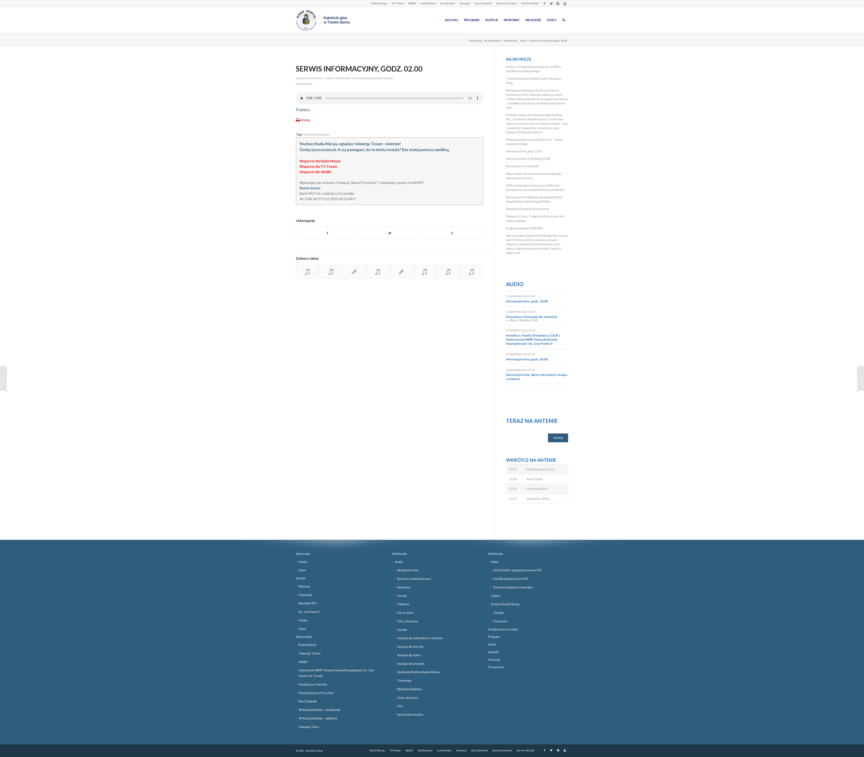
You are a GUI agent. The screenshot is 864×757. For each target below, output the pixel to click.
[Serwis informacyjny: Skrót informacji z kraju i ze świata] (401, 271)
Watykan (304, 586)
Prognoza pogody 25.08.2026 (524, 228)
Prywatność (496, 667)
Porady (402, 596)
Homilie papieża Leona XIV (510, 579)
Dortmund (500, 621)
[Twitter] (551, 3)
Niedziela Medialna (409, 689)
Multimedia (510, 40)
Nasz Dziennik (483, 3)
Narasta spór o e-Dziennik (522, 166)
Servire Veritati (530, 3)
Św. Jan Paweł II (309, 612)
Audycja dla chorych (410, 646)
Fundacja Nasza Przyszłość (316, 693)
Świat (302, 570)
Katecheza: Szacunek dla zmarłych (527, 209)
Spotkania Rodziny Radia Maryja (418, 672)
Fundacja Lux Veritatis (313, 684)
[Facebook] (544, 3)
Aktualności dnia (408, 570)
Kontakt (493, 652)
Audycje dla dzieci (409, 655)
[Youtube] (564, 3)
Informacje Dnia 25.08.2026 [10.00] (528, 159)
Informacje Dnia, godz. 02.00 (527, 359)
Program (494, 637)
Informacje (303, 554)
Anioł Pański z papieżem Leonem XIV (517, 570)
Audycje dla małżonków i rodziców (420, 638)
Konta (492, 644)
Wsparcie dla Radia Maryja (320, 161)
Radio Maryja (379, 3)
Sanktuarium (428, 3)
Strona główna (492, 40)
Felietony (403, 604)
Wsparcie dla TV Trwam (318, 166)
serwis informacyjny (317, 134)
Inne (400, 706)
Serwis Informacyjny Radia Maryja (372, 78)
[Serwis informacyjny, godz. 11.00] (354, 271)
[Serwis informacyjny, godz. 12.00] (471, 271)
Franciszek (305, 595)
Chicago (498, 612)
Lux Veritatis (447, 3)
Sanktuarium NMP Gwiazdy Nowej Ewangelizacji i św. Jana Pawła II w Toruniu (336, 673)
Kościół (301, 578)
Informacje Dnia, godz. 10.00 (524, 151)
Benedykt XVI (308, 603)
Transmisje (404, 680)
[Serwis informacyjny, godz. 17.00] (307, 271)
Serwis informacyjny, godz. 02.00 (359, 68)
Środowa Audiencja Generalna (513, 587)
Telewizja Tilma (309, 727)
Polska (303, 562)
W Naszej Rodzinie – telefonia (318, 718)
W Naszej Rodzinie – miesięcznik (319, 710)
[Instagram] (558, 3)
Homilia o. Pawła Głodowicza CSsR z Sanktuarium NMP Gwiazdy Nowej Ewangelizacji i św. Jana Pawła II (533, 339)
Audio (523, 40)
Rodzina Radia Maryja (505, 604)
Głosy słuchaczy (407, 697)
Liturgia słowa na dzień (503, 629)
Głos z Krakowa (407, 621)
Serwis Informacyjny (410, 714)
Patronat (494, 659)
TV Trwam (398, 3)
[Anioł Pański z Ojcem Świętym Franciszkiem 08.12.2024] (860, 378)
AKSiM (412, 3)
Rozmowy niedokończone (414, 579)
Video (495, 562)
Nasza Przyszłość (506, 3)
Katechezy (404, 587)
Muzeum (465, 3)
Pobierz (303, 109)
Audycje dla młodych (411, 663)
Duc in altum (405, 612)
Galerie (495, 596)
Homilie (402, 630)
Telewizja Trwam (310, 653)
